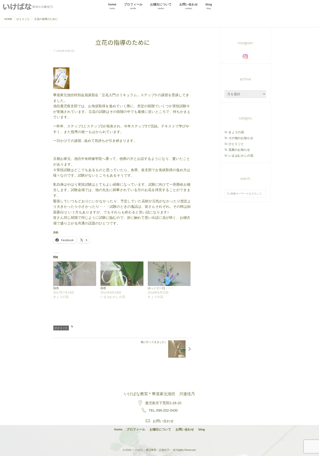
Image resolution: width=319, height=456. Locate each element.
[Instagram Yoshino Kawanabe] (148, 439)
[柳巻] (74, 273)
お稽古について (161, 6)
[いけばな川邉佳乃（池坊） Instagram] (245, 56)
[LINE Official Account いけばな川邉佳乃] (170, 439)
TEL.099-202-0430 (163, 410)
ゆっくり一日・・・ (160, 288)
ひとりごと (61, 327)
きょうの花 (236, 132)
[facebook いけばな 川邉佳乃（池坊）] (159, 439)
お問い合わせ (188, 6)
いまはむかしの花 (241, 155)
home (112, 6)
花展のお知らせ (239, 149)
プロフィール (133, 6)
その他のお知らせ (241, 138)
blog (209, 6)
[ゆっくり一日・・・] (169, 273)
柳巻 (56, 288)
